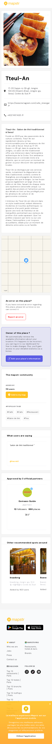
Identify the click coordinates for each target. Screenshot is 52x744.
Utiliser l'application (26, 736)
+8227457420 (14, 115)
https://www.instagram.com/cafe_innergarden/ (29, 103)
